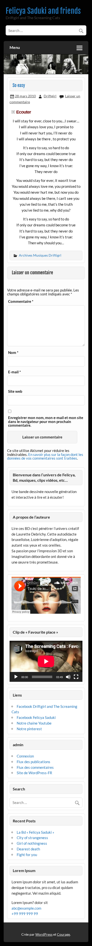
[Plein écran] (76, 676)
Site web (15, 391)
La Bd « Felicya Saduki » (35, 832)
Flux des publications (33, 761)
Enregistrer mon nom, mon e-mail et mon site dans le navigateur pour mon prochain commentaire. (45, 421)
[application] (46, 661)
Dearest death (28, 849)
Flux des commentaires (35, 767)
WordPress (44, 934)
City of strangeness (32, 837)
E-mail (14, 372)
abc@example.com (26, 908)
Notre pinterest (29, 729)
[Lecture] (15, 676)
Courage (63, 934)
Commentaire (20, 301)
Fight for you (27, 854)
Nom (13, 352)
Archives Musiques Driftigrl (40, 255)
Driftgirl (50, 96)
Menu (15, 47)
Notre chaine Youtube (34, 723)
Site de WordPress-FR (34, 773)
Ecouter (23, 112)
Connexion (25, 756)
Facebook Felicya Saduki (36, 717)
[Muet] (68, 676)
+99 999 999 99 (25, 913)
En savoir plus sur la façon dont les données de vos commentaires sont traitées (45, 456)
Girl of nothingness (32, 843)
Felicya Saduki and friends (43, 11)
